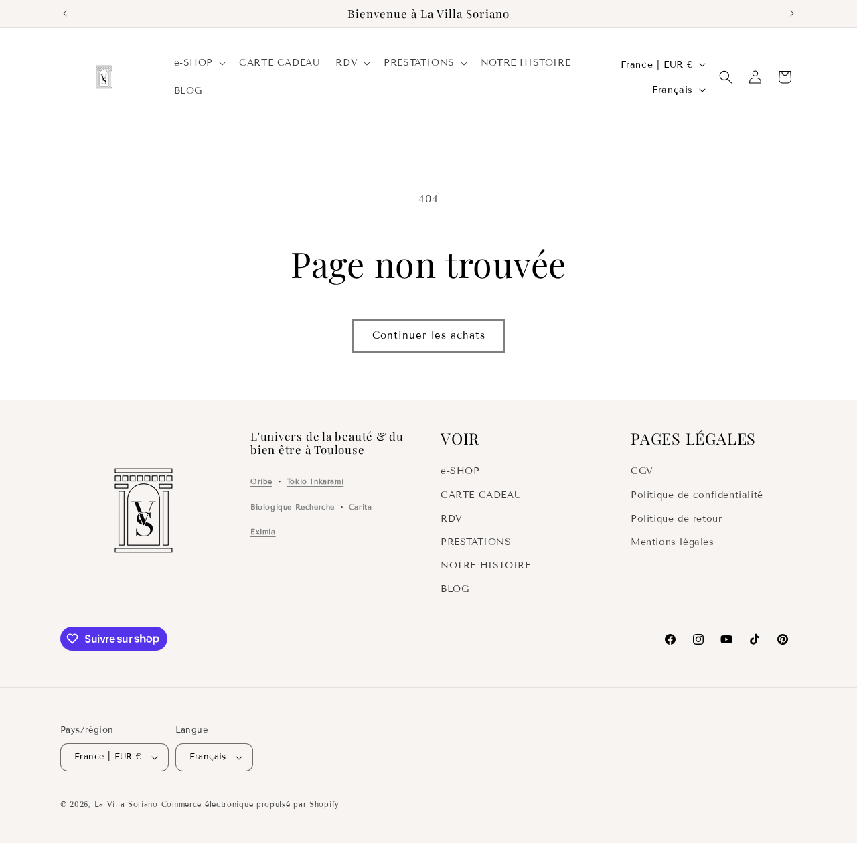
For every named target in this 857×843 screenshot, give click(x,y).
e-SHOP (460, 471)
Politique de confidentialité (697, 495)
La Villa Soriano (126, 804)
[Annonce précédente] (65, 13)
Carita (360, 507)
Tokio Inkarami (315, 481)
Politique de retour (676, 518)
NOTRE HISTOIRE (485, 565)
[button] (199, 63)
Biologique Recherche (292, 507)
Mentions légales (672, 542)
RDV (452, 518)
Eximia (263, 531)
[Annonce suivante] (792, 13)
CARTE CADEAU (481, 495)
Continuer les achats (428, 335)
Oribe (261, 481)
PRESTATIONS (476, 542)
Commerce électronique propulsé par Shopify (250, 804)
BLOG (455, 589)
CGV (642, 471)
